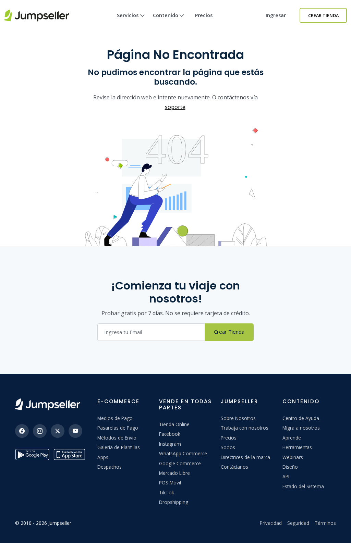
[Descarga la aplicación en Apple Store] (70, 454)
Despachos (109, 467)
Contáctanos (234, 467)
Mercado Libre (174, 473)
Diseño (290, 467)
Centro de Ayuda (300, 418)
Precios (204, 15)
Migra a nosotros (301, 427)
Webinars (292, 457)
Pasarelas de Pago (117, 427)
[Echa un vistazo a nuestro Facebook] (22, 431)
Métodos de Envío (116, 437)
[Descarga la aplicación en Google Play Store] (32, 454)
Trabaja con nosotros (244, 427)
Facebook (169, 434)
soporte (175, 107)
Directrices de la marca (245, 457)
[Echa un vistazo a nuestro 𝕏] (57, 431)
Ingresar (276, 15)
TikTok (166, 492)
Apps (102, 457)
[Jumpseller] (47, 404)
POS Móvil (170, 482)
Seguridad (298, 523)
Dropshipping (173, 502)
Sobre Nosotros (238, 418)
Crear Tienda (323, 15)
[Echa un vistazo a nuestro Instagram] (40, 431)
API (285, 476)
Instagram (170, 444)
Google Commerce (180, 463)
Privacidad (271, 523)
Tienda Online (174, 424)
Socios (228, 447)
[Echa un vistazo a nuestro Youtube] (75, 431)
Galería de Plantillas (118, 447)
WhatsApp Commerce (183, 453)
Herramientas (297, 447)
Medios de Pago (115, 418)
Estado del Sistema (303, 486)
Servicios (127, 15)
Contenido (165, 15)
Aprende (291, 437)
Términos (325, 523)
